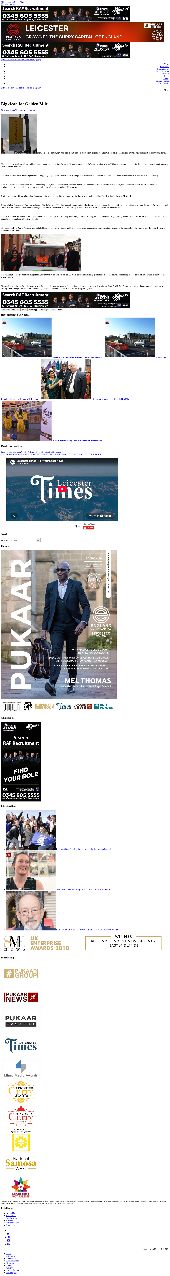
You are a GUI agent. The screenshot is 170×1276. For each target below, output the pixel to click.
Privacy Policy (12, 1223)
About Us (10, 1213)
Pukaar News (9, 110)
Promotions (11, 1225)
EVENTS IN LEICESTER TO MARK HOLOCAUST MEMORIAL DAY (88, 930)
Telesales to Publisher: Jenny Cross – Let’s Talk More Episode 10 (83, 889)
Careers (9, 1220)
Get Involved (11, 1218)
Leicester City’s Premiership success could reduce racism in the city (84, 849)
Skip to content (7, 2)
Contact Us (11, 1215)
